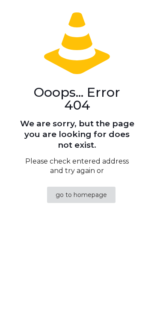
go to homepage (81, 195)
